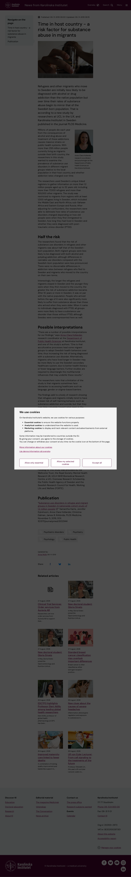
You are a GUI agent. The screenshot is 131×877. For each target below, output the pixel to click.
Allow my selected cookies (65, 463)
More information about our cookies (35, 447)
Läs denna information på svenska (34, 451)
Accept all (97, 462)
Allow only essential (34, 462)
